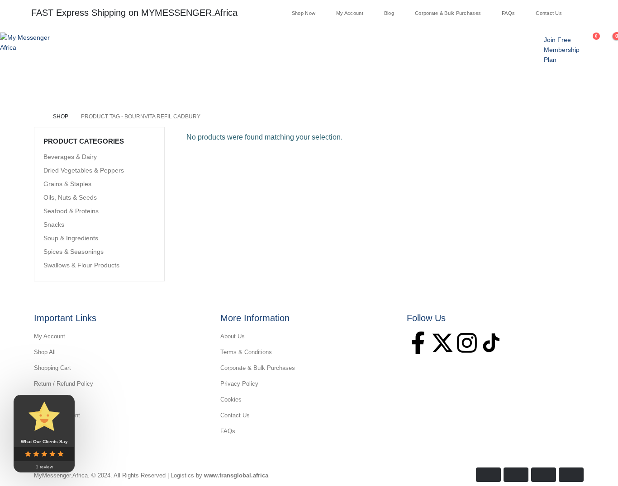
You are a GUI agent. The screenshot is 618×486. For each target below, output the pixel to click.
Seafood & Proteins (71, 211)
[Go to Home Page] (37, 117)
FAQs (508, 13)
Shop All (45, 352)
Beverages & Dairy (70, 156)
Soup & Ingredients (70, 238)
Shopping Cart (52, 367)
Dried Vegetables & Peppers (83, 170)
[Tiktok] (608, 12)
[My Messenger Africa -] (27, 42)
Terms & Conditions (246, 352)
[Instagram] (596, 12)
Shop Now (303, 13)
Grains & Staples (67, 183)
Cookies (231, 399)
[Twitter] (584, 12)
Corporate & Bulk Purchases (448, 13)
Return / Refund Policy (63, 383)
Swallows (57, 87)
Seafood (135, 87)
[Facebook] (573, 12)
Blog (389, 13)
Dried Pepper (304, 87)
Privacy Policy (239, 383)
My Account (349, 13)
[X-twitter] (442, 343)
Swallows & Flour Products (81, 265)
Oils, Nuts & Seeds (70, 197)
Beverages (356, 87)
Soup (97, 87)
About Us (232, 336)
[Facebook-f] (418, 343)
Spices (176, 87)
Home (17, 87)
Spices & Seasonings (73, 251)
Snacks (256, 87)
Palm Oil (216, 87)
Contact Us (549, 13)
